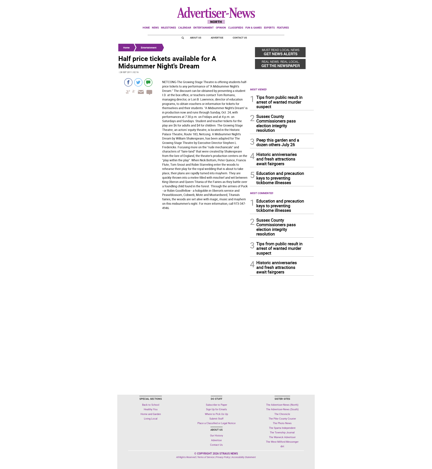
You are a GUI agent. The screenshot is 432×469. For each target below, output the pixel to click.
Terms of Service (205, 457)
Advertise (217, 37)
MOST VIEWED (258, 89)
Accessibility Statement (244, 457)
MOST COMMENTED (261, 193)
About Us (195, 37)
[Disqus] (183, 257)
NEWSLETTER (286, 4)
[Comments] (148, 82)
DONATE (305, 4)
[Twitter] (138, 82)
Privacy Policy (223, 457)
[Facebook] (128, 82)
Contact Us (240, 37)
